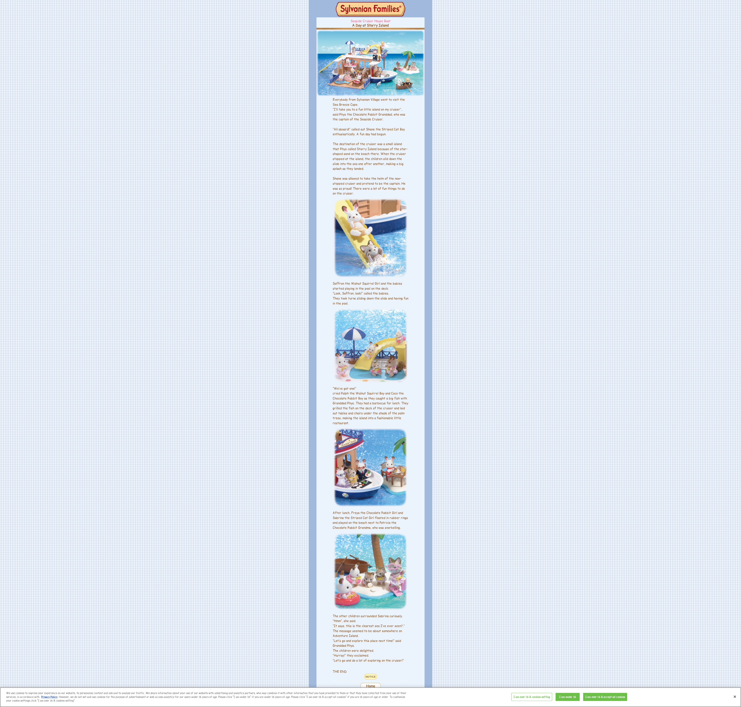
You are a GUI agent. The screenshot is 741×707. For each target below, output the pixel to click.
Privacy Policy (49, 697)
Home (370, 685)
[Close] (735, 697)
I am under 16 (567, 697)
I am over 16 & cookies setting (531, 697)
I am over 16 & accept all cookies (605, 697)
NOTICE (370, 676)
